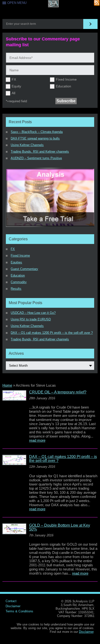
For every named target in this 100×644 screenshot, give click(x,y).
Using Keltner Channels (27, 145)
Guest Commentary (24, 269)
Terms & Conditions (19, 611)
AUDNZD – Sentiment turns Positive (36, 158)
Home (7, 385)
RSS (97, 3)
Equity (16, 86)
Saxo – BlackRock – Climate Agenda (37, 132)
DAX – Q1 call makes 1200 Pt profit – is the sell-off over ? (52, 333)
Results (16, 288)
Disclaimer (13, 606)
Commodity (19, 282)
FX (14, 79)
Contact (11, 601)
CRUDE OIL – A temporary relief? (57, 392)
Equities (16, 262)
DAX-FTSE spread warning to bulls (35, 138)
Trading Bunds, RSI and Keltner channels (40, 151)
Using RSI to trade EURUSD (31, 319)
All (13, 93)
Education (63, 86)
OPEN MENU (16, 3)
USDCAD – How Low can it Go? (33, 313)
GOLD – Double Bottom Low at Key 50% (59, 527)
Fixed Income (66, 79)
